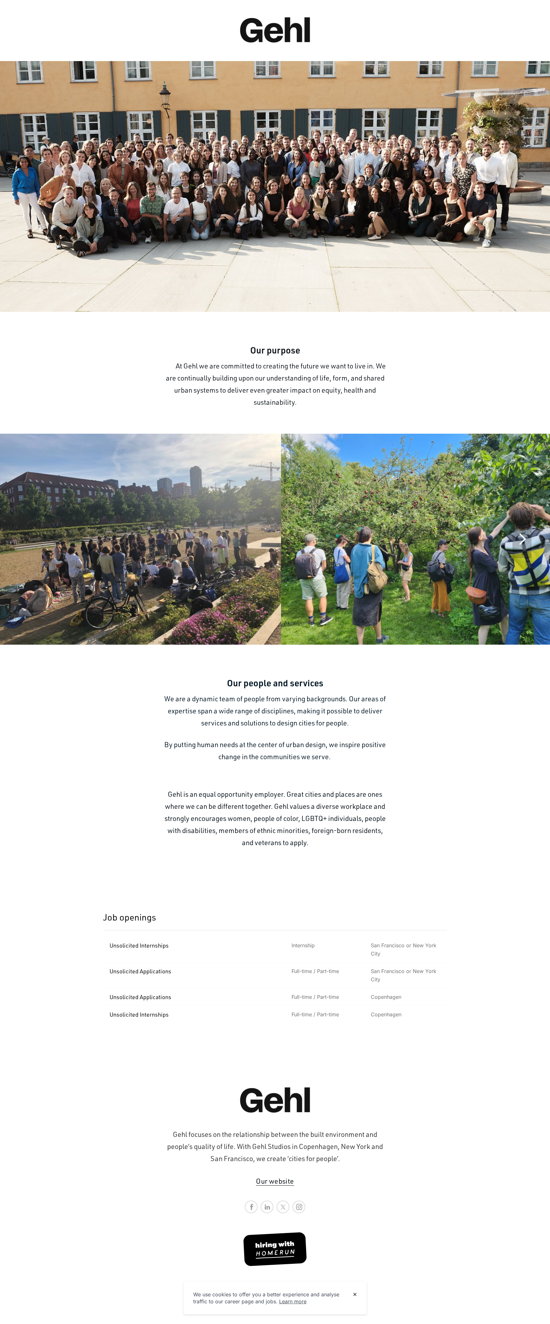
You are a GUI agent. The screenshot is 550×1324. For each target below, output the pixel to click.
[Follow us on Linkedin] (267, 1207)
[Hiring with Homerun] (275, 1249)
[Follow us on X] (283, 1207)
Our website (275, 1181)
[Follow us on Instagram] (299, 1207)
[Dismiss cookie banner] (355, 1294)
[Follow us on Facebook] (251, 1207)
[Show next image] (522, 539)
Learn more (293, 1301)
